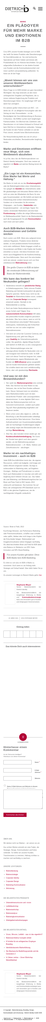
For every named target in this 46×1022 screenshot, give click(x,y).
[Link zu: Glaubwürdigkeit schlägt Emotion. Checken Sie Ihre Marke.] (13, 717)
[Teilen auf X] (13, 634)
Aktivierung (10, 888)
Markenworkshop (12, 910)
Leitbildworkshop (12, 906)
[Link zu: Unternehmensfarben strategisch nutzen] (13, 659)
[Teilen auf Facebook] (7, 634)
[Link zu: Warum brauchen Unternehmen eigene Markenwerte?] (32, 659)
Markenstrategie (12, 874)
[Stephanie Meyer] (10, 604)
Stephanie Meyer (23, 585)
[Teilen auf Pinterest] (26, 634)
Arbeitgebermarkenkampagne (17, 920)
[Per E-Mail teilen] (39, 634)
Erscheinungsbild (34, 183)
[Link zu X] (41, 1015)
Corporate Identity (12, 878)
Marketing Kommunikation (15, 885)
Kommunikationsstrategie (31, 597)
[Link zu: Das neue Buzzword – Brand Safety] (13, 698)
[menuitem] (33, 9)
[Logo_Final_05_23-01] (19, 9)
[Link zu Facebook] (33, 1015)
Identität (18, 189)
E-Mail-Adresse (38, 771)
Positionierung (9, 213)
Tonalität (9, 296)
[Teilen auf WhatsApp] (20, 634)
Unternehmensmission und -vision (18, 902)
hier (40, 575)
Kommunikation (34, 219)
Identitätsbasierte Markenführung (18, 947)
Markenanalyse (11, 913)
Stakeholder (28, 205)
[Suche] (33, 9)
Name (37, 762)
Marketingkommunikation (15, 917)
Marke (23, 22)
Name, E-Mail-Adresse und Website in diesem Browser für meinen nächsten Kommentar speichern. (22, 788)
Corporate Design (20, 299)
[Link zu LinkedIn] (29, 1015)
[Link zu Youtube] (25, 1015)
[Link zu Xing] (37, 1015)
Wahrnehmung (21, 263)
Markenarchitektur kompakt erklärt (18, 938)
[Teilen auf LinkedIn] (33, 634)
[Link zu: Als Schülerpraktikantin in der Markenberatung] (32, 698)
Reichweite (33, 370)
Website (37, 778)
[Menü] (39, 9)
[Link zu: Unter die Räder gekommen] (32, 678)
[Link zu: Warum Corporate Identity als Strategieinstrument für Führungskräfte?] (32, 716)
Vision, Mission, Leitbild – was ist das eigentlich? (24, 934)
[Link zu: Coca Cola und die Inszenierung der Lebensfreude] (13, 678)
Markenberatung (12, 871)
